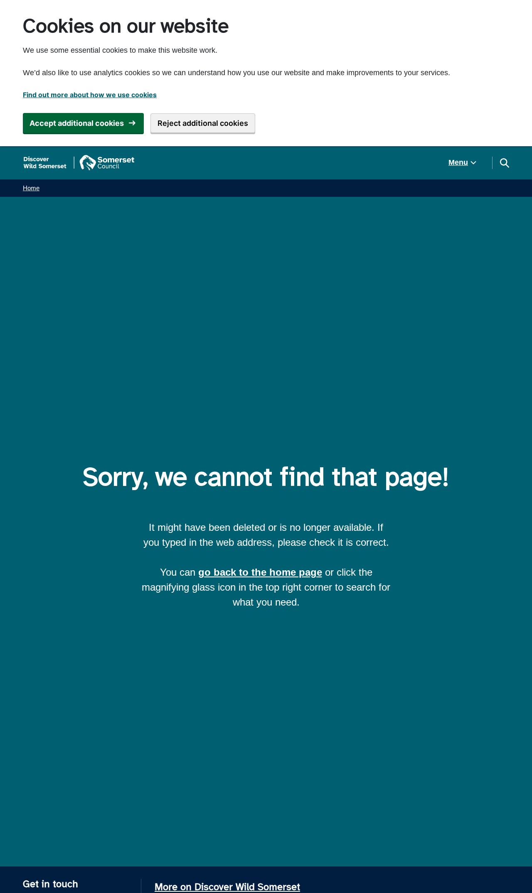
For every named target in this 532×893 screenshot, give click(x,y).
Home (31, 187)
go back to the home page (260, 572)
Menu (458, 162)
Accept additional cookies (77, 123)
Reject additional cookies (203, 123)
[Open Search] (504, 163)
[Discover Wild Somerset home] (79, 163)
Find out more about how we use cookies (90, 95)
